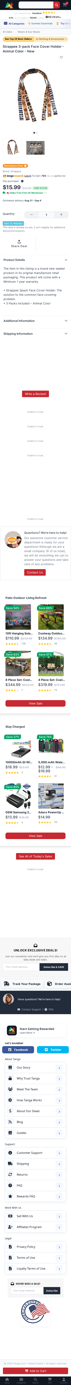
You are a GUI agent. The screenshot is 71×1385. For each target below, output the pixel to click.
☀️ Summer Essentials (40, 23)
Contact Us (35, 572)
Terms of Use (26, 1258)
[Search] (56, 5)
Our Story (23, 1068)
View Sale (35, 703)
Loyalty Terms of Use (31, 1269)
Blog (20, 1122)
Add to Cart (38, 1371)
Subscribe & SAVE (54, 967)
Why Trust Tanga (28, 1078)
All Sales (7, 31)
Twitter (56, 1050)
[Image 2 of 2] (37, 133)
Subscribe (52, 1290)
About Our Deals (28, 1111)
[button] (22, 181)
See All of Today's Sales (35, 856)
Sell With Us (25, 1216)
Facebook (21, 1050)
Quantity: (9, 214)
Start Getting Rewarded (37, 1029)
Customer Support (29, 1153)
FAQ (51, 1009)
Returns (22, 1175)
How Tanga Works (29, 1100)
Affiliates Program (29, 1227)
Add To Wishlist (13, 223)
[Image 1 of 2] (34, 133)
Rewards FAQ (26, 1196)
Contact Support (31, 1009)
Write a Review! (35, 394)
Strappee (16, 171)
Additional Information (19, 321)
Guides (21, 1133)
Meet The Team (27, 1089)
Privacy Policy (26, 1247)
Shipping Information (18, 333)
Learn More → (27, 1032)
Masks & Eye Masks (29, 31)
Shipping (23, 1164)
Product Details (14, 260)
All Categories (16, 23)
